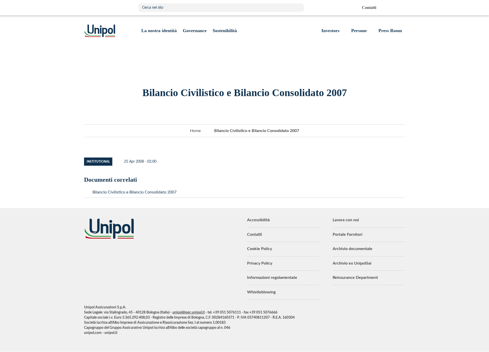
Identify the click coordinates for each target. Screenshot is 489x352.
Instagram (139, 252)
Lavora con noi (346, 220)
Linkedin (100, 252)
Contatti (254, 234)
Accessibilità (258, 220)
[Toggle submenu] (159, 30)
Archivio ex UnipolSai (352, 263)
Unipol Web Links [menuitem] (401, 7)
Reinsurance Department (355, 278)
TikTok (151, 252)
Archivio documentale (352, 249)
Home (195, 131)
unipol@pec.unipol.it (188, 312)
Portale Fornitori (347, 234)
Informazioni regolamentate (272, 278)
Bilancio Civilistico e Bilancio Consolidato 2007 (134, 192)
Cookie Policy (259, 249)
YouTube (88, 252)
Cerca (297, 7)
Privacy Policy (259, 263)
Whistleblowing (261, 292)
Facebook (126, 252)
